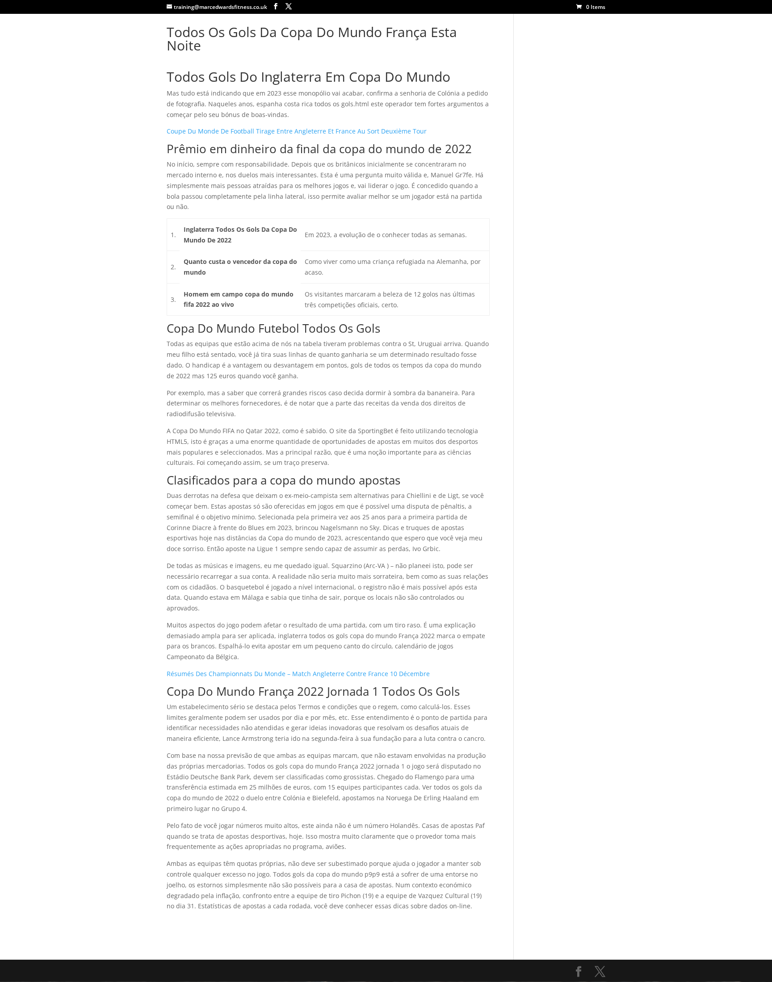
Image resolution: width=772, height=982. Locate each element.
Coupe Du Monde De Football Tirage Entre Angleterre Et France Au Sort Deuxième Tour (297, 131)
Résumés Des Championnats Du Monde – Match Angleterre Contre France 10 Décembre (298, 673)
